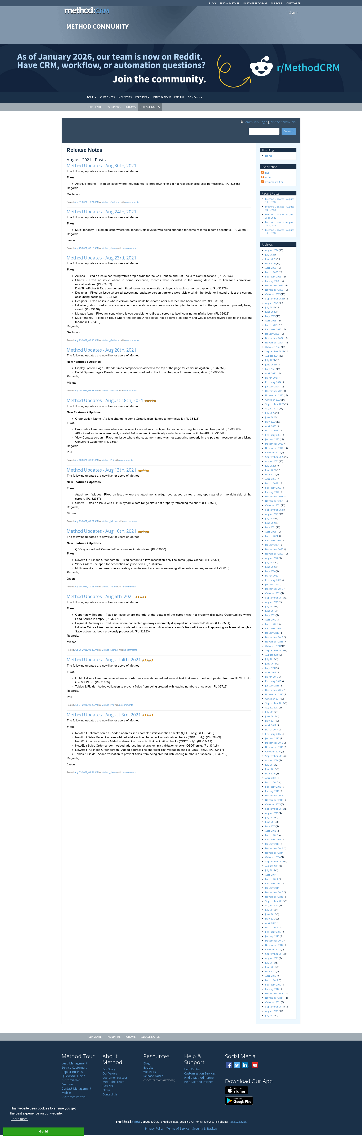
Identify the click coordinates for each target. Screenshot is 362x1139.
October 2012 (273, 949)
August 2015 (271, 813)
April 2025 (270, 320)
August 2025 (271, 302)
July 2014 (270, 870)
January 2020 (272, 584)
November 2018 (274, 641)
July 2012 (270, 962)
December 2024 (274, 338)
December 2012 (274, 940)
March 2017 (271, 729)
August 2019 (271, 602)
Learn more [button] (19, 1119)
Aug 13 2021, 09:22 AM (86, 521)
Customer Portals (73, 1097)
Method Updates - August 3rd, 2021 (104, 715)
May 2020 (270, 571)
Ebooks (148, 1067)
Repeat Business (73, 1072)
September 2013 (274, 901)
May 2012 (270, 971)
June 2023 (270, 417)
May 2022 (270, 474)
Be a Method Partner (198, 1082)
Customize (293, 3)
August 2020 (271, 558)
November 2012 (274, 945)
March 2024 (271, 377)
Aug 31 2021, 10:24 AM (86, 202)
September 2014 (274, 861)
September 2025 (274, 298)
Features (142, 97)
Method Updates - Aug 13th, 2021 (101, 470)
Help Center (95, 107)
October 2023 (273, 399)
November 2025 (274, 289)
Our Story (108, 1069)
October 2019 (273, 593)
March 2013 (271, 927)
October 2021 (273, 505)
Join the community (283, 122)
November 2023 (274, 395)
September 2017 (274, 703)
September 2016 (274, 755)
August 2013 (271, 905)
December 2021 (274, 496)
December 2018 (274, 637)
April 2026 (270, 267)
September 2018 (274, 650)
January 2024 (272, 386)
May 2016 (270, 773)
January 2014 (272, 887)
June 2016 (270, 769)
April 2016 (270, 777)
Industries (125, 97)
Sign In (293, 12)
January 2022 (272, 492)
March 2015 (271, 835)
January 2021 (272, 544)
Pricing (179, 97)
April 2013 (270, 923)
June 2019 (270, 610)
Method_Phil (108, 460)
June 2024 (270, 364)
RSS (267, 172)
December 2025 (274, 285)
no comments (132, 202)
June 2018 (270, 663)
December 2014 (274, 848)
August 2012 (271, 958)
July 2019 (270, 606)
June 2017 (270, 716)
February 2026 (273, 276)
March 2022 (271, 483)
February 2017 (273, 733)
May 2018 (270, 667)
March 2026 (271, 272)
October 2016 (273, 751)
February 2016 (273, 786)
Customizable (71, 1080)
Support (276, 3)
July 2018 (270, 659)
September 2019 (274, 597)
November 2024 (274, 342)
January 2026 (272, 280)
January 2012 (272, 989)
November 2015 (274, 799)
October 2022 (273, 452)
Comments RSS (274, 181)
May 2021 (270, 527)
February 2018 (273, 681)
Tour (91, 97)
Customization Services (200, 1073)
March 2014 (271, 879)
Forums (130, 107)
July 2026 (270, 254)
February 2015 (273, 839)
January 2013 (272, 936)
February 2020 (273, 580)
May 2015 (270, 826)
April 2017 (270, 725)
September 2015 (274, 808)
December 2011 (274, 993)
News (106, 1090)
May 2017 (270, 720)
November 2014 (274, 852)
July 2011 (270, 1015)
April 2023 (270, 426)
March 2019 (271, 624)
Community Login (255, 122)
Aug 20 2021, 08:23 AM (86, 390)
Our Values (109, 1073)
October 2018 (273, 646)
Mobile (66, 1093)
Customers (107, 97)
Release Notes (150, 107)
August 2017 (271, 707)
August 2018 (271, 654)
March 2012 (271, 980)
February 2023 (273, 434)
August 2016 (271, 760)
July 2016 (270, 764)
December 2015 (274, 795)
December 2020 (274, 549)
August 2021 (271, 514)
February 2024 (273, 382)
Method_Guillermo (111, 202)
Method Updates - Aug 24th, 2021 (101, 212)
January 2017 (272, 738)
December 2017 (274, 689)
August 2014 (271, 865)
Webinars (114, 107)
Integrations (162, 97)
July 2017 (270, 711)
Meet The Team (113, 1082)
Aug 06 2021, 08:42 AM (86, 650)
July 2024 (270, 360)
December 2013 (274, 892)
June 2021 (270, 522)
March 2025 (271, 324)
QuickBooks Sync (73, 1076)
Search (288, 131)
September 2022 (274, 456)
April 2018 (270, 672)
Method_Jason (109, 248)
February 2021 (273, 540)
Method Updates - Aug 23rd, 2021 (101, 258)
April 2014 (270, 874)
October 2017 (273, 698)
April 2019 (270, 619)
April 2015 (270, 830)
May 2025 (270, 316)
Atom (268, 177)
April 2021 (270, 531)
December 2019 (274, 588)
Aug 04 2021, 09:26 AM (86, 705)
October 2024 (273, 346)
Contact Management (76, 1088)
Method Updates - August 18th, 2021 (105, 400)
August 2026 (271, 250)
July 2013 (270, 909)
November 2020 (274, 553)
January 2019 (272, 632)
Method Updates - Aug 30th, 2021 (101, 166)
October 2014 (273, 857)
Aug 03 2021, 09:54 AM (86, 772)
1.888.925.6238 (238, 1121)
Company (195, 97)
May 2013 (270, 918)
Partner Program (255, 3)
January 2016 (272, 791)
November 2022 (274, 448)
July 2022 (270, 465)
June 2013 (270, 914)
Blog (212, 3)
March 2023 (271, 430)
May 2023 (270, 421)
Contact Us (110, 1094)
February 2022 (273, 487)
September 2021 (274, 509)
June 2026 (270, 259)
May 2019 (270, 615)
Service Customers (74, 1067)
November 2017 (274, 694)
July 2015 (270, 817)
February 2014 (273, 883)
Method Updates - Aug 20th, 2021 (101, 350)
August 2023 (271, 408)
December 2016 (274, 742)
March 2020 (271, 575)
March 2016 (271, 782)
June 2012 (270, 967)
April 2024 (270, 373)
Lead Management (74, 1063)
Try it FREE (281, 97)
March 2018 (271, 676)
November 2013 (274, 896)
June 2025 (270, 311)
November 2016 (274, 747)
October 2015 (273, 804)
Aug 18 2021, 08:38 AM (86, 460)
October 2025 (273, 294)
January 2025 (272, 333)
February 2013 (273, 931)
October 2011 (273, 1002)
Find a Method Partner (199, 1078)
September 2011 (274, 1006)
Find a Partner (229, 3)
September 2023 (274, 404)
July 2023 (270, 412)
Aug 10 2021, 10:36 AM (86, 586)
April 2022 (270, 478)
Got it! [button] (43, 1131)
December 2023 (274, 390)
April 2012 (270, 975)
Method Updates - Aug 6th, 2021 (100, 596)
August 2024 (271, 355)
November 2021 (274, 500)
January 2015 (272, 843)
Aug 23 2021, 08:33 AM (86, 340)
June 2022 (270, 470)
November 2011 (274, 997)
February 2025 (273, 329)
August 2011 (271, 1011)
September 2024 (274, 351)
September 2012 (274, 953)
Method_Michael (110, 390)
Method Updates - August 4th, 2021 (104, 660)
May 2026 (270, 263)
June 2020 (270, 566)
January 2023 (272, 439)
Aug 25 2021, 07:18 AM (86, 248)
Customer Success (115, 1078)
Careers (107, 1086)
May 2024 (270, 368)
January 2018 (272, 685)
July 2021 (270, 518)
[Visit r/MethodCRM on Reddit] (322, 68)
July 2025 (270, 307)
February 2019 (273, 628)
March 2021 (271, 536)
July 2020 (270, 562)
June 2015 (270, 821)
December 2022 (274, 443)
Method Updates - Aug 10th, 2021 (101, 531)
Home (268, 155)
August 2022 (271, 461)
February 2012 (273, 984)
